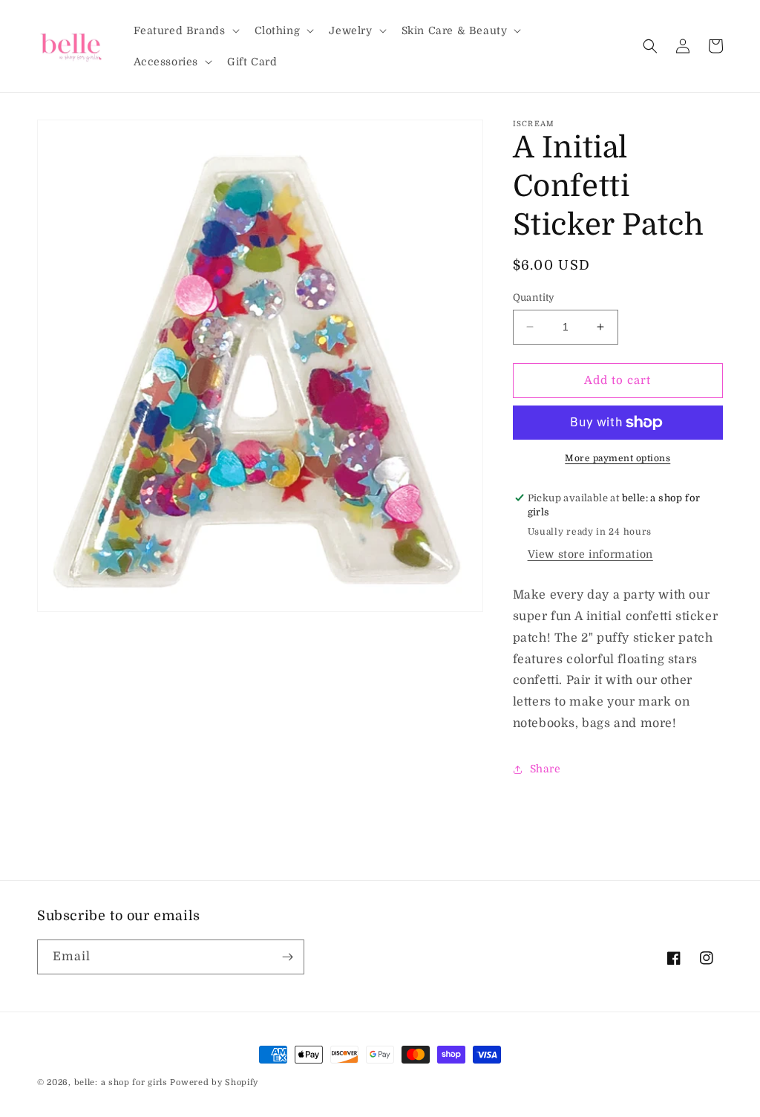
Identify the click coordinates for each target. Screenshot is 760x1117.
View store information (590, 554)
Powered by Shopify (214, 1082)
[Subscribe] (287, 956)
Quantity (534, 297)
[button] (185, 30)
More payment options (617, 458)
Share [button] (545, 769)
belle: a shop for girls (121, 1082)
